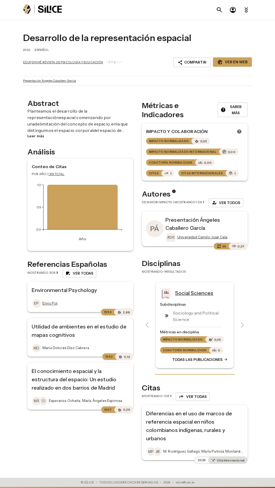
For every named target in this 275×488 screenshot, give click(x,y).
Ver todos (225, 202)
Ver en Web (232, 62)
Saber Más (231, 110)
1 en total (56, 174)
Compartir (192, 62)
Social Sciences (194, 293)
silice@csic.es (185, 482)
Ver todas (79, 273)
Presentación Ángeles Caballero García (49, 81)
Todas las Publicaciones (200, 359)
